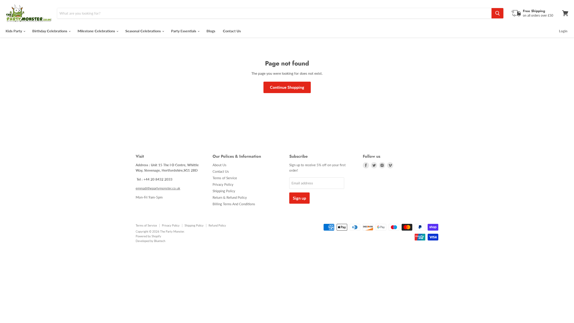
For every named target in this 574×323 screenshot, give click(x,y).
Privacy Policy (223, 184)
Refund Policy (217, 225)
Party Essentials (184, 31)
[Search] (497, 13)
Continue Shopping (287, 87)
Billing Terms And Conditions (234, 204)
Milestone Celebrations (97, 31)
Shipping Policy (224, 191)
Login (563, 31)
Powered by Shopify (148, 236)
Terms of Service (225, 178)
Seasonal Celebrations (143, 31)
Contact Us (232, 31)
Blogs (211, 31)
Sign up (299, 198)
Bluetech (159, 241)
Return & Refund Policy (230, 197)
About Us (219, 165)
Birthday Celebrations (50, 31)
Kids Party (14, 31)
